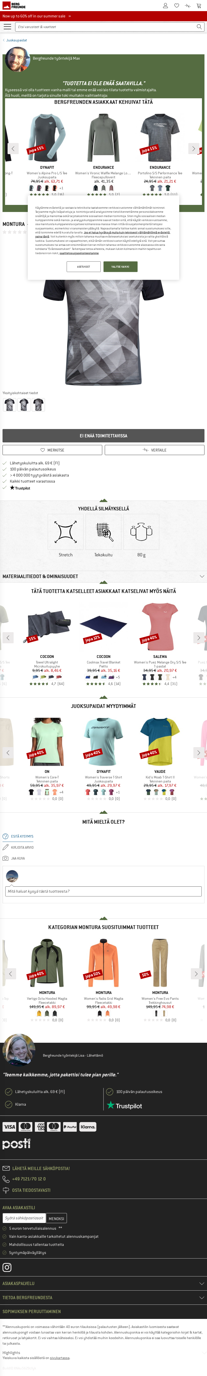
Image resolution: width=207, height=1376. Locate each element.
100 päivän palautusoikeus (33, 469)
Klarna (20, 1104)
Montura (14, 224)
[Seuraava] (193, 148)
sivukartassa (59, 1358)
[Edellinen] (13, 148)
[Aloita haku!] (199, 27)
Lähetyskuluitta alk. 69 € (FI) (35, 463)
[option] (103, 312)
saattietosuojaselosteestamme (79, 253)
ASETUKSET (83, 266)
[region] (103, 237)
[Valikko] (7, 26)
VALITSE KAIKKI (121, 266)
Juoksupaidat (16, 40)
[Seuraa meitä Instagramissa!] (11, 1269)
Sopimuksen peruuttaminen (32, 1311)
